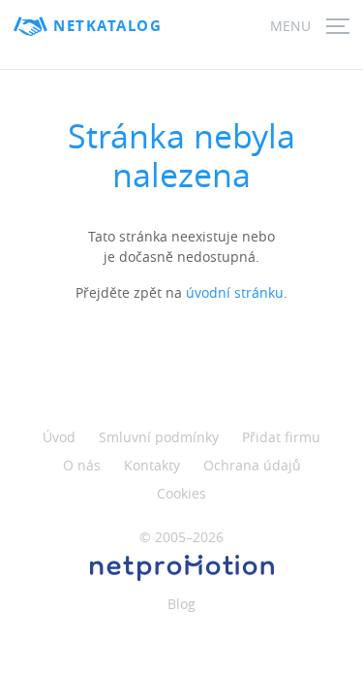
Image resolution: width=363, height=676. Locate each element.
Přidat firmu (281, 437)
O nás (82, 465)
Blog (181, 604)
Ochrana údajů (252, 465)
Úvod (59, 437)
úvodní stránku (235, 292)
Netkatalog (107, 26)
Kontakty (152, 465)
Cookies (181, 493)
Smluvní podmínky (159, 437)
